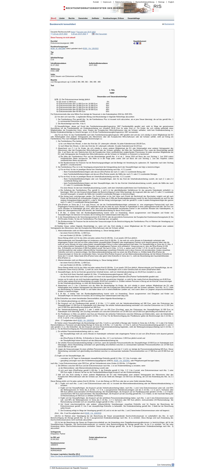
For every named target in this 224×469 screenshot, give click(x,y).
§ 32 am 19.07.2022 (59, 34)
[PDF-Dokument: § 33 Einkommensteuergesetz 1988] (140, 43)
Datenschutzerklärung (123, 2)
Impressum (106, 2)
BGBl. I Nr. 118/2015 (85, 320)
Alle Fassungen (101, 34)
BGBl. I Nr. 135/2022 (91, 48)
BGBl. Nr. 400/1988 (58, 48)
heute (73, 32)
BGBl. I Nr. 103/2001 (122, 361)
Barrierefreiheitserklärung (144, 2)
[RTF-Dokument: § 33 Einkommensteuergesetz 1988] (137, 43)
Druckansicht (168, 24)
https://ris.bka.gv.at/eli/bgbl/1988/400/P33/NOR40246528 (72, 456)
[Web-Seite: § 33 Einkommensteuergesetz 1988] (134, 43)
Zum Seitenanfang (164, 465)
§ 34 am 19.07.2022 (78, 34)
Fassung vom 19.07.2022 (86, 32)
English (171, 2)
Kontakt (95, 2)
